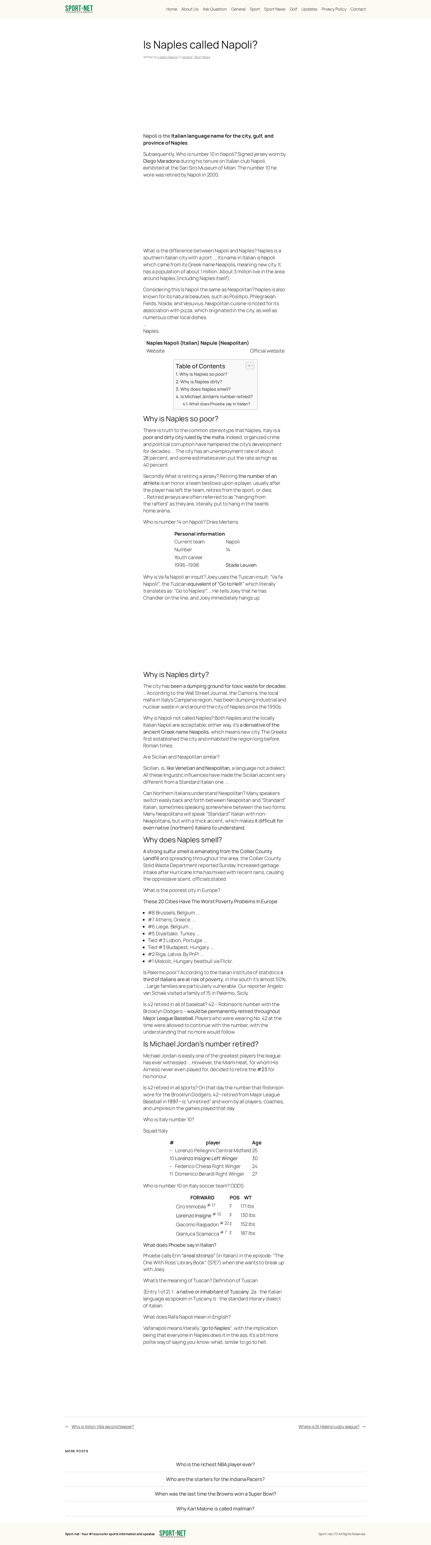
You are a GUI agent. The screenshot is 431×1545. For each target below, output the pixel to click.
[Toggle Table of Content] (247, 365)
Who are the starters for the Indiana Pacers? (215, 1479)
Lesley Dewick (168, 57)
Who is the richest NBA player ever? (215, 1464)
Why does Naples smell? (205, 389)
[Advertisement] (215, 96)
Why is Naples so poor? (203, 374)
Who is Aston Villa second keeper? (103, 1426)
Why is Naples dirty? (201, 382)
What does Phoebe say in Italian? (219, 403)
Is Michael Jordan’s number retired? (216, 396)
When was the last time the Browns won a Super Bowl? (215, 1494)
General (186, 57)
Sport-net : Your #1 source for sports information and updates (110, 1534)
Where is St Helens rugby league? (329, 1426)
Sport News (202, 57)
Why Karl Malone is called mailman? (215, 1509)
